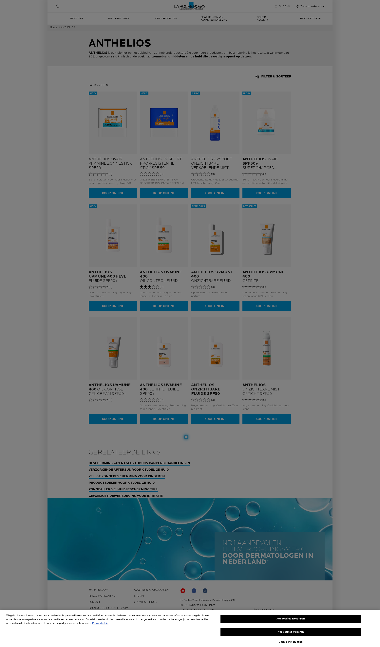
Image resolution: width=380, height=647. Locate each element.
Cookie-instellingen (291, 641)
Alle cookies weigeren (291, 632)
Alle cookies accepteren (290, 618)
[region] (190, 628)
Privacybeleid (100, 623)
